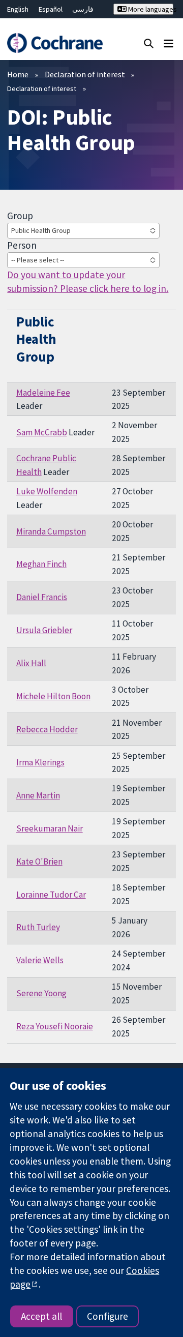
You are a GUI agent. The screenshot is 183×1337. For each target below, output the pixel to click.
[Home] (54, 43)
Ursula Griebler (44, 630)
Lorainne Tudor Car (51, 894)
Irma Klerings (40, 762)
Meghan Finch (41, 564)
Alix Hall (31, 663)
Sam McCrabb (41, 432)
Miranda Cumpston (51, 531)
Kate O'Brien (39, 861)
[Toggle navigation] (168, 43)
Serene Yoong (41, 993)
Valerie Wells (40, 960)
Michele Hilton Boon (53, 696)
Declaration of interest (85, 74)
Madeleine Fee (43, 392)
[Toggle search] (149, 43)
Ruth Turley (38, 927)
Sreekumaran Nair (49, 828)
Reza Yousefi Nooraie (54, 1026)
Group (20, 216)
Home (17, 74)
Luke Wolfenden (46, 491)
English (17, 9)
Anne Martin (38, 795)
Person (22, 245)
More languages (150, 9)
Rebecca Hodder (47, 729)
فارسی (83, 9)
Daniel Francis (41, 597)
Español (51, 9)
